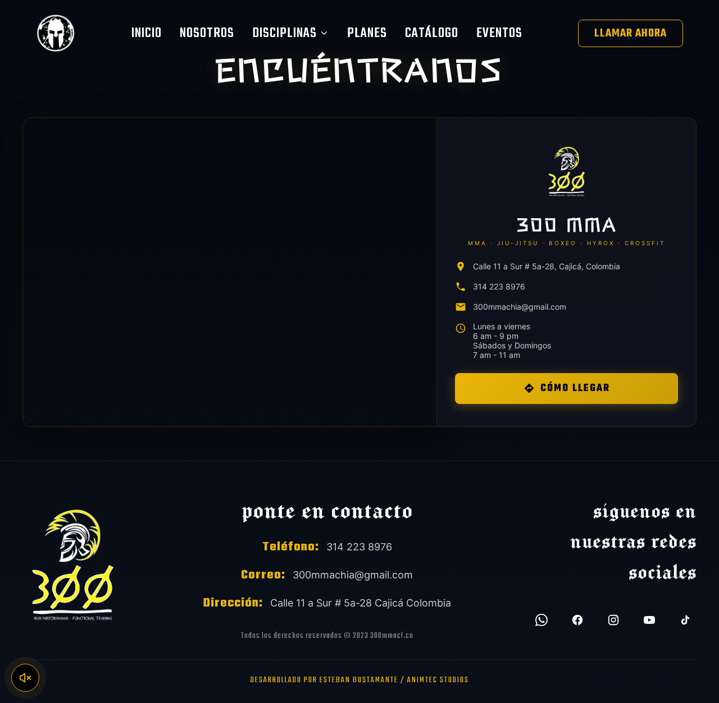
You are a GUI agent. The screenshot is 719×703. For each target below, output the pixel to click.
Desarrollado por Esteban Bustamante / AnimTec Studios (360, 680)
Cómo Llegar (575, 388)
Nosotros (207, 33)
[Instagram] (613, 620)
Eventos (499, 33)
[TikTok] (685, 620)
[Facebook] (577, 620)
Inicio (146, 33)
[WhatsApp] (541, 620)
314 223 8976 (499, 286)
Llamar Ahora (630, 33)
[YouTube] (649, 620)
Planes (367, 33)
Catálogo (431, 33)
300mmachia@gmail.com (519, 306)
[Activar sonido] (25, 678)
